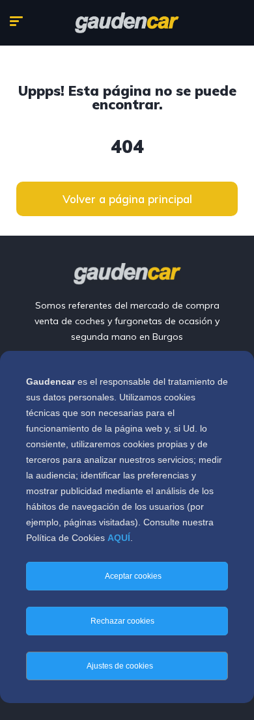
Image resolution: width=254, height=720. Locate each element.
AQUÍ (118, 538)
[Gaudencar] (127, 22)
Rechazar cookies (123, 621)
